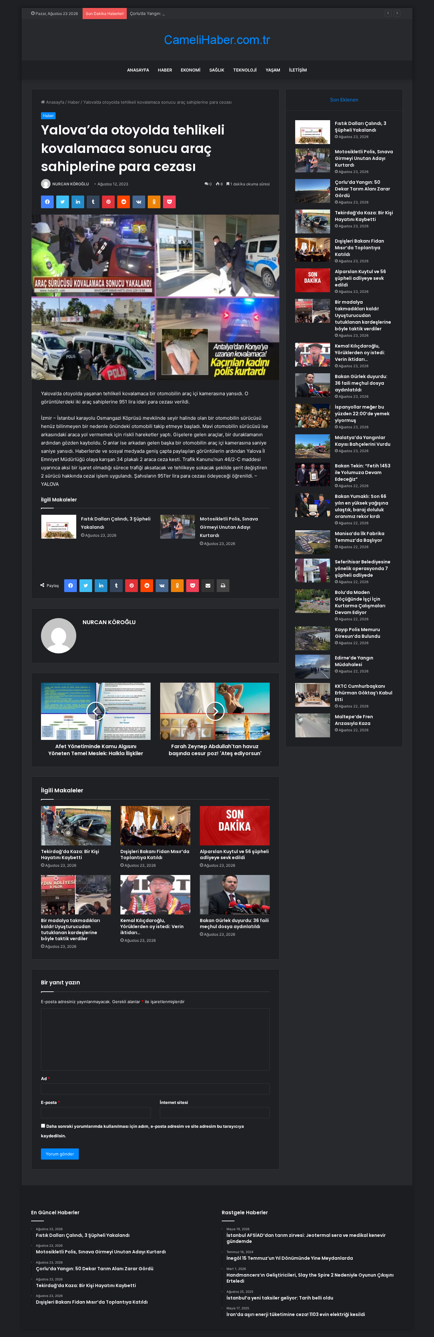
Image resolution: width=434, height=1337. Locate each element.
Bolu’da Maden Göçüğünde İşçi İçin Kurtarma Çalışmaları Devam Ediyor (360, 602)
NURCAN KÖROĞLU (70, 184)
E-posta (50, 1102)
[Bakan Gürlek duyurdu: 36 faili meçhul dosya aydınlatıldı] (235, 894)
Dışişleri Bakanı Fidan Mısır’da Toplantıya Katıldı (154, 854)
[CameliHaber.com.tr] (217, 40)
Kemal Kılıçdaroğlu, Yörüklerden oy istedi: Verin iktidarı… (152, 926)
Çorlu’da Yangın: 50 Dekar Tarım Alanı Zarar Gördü (179, 13)
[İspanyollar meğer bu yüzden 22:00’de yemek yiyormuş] (312, 416)
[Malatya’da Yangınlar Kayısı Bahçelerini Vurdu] (312, 446)
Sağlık (216, 69)
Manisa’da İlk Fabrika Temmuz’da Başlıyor (359, 536)
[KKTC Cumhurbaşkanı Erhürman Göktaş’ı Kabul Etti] (312, 695)
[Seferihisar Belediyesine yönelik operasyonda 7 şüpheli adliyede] (312, 570)
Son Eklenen (344, 100)
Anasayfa (138, 69)
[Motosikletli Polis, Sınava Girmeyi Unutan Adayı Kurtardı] (177, 527)
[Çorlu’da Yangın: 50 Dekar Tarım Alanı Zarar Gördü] (312, 191)
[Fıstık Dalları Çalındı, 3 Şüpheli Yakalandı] (58, 527)
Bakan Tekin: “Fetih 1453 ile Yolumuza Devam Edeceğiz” (362, 472)
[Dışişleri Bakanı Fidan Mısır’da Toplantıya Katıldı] (155, 825)
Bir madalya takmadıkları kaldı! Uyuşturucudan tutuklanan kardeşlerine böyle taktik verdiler (70, 929)
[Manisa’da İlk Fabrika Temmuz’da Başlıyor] (312, 542)
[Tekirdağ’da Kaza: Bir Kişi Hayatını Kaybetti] (76, 825)
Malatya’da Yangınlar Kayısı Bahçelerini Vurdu (362, 440)
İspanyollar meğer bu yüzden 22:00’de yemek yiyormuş (362, 414)
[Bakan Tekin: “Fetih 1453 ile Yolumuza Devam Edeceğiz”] (312, 474)
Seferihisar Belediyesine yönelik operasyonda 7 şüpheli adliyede (362, 568)
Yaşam (273, 69)
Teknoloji (245, 69)
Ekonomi (190, 69)
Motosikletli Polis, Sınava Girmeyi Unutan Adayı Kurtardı (229, 527)
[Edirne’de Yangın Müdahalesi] (312, 667)
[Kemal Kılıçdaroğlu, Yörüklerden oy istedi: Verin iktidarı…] (155, 894)
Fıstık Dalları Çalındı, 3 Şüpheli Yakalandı (360, 126)
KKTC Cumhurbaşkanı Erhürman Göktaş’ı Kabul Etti (363, 693)
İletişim (298, 69)
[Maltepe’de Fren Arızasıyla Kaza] (312, 725)
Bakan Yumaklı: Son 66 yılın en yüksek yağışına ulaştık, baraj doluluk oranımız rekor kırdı (361, 506)
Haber (165, 69)
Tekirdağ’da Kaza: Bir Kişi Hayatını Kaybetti (70, 854)
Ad (45, 1078)
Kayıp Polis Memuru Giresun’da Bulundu (357, 632)
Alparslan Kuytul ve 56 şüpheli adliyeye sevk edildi (234, 854)
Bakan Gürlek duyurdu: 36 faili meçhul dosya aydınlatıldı (234, 923)
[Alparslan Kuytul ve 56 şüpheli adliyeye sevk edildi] (235, 825)
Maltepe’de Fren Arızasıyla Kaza (354, 720)
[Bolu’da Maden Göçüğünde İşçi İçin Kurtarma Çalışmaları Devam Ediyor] (312, 601)
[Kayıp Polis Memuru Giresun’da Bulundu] (312, 638)
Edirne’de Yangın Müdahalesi (354, 661)
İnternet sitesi (174, 1102)
